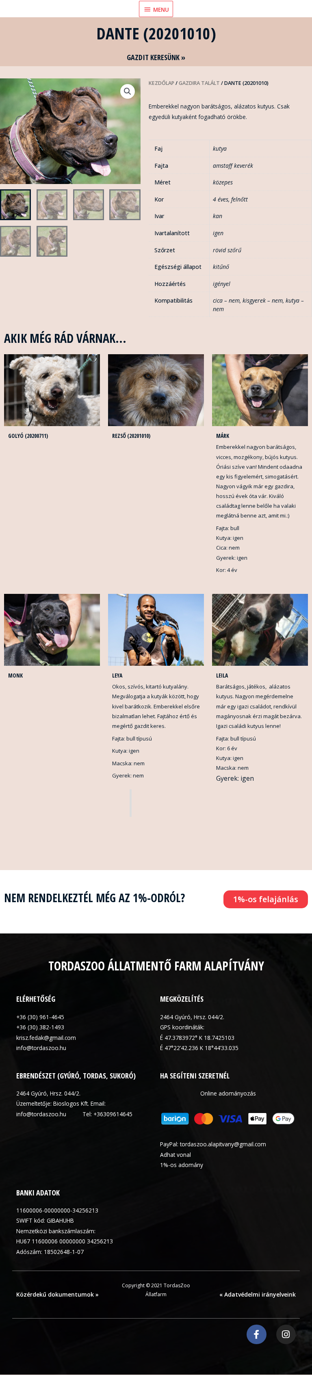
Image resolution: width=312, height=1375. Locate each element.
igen (218, 233)
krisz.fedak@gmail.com (46, 1038)
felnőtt (239, 199)
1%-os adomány (181, 1165)
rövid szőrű (227, 250)
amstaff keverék (233, 165)
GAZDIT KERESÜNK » (156, 57)
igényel (221, 284)
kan (217, 216)
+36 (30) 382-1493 (40, 1027)
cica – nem (226, 300)
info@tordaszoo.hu (41, 1048)
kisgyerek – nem (263, 300)
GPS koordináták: (182, 1027)
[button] (127, 91)
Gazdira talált (199, 83)
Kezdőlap (161, 83)
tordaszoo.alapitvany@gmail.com (223, 1144)
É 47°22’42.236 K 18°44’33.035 (199, 1048)
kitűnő (221, 267)
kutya (220, 148)
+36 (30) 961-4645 (40, 1017)
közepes (223, 182)
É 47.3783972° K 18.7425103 (197, 1038)
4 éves (220, 199)
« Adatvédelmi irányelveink (257, 1294)
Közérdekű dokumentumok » (57, 1294)
